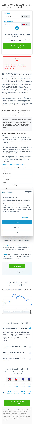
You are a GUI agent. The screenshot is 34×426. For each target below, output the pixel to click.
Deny (17, 232)
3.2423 (16, 384)
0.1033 (29, 386)
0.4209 (9, 386)
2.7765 (23, 384)
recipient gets (8, 21)
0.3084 (16, 386)
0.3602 (23, 386)
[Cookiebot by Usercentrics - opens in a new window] (25, 192)
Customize (16, 227)
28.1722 (9, 393)
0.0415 (23, 391)
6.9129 (29, 393)
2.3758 (9, 384)
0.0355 (10, 391)
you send (7, 13)
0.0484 (16, 391)
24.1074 (23, 393)
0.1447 (29, 391)
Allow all (17, 222)
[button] (17, 266)
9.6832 (29, 384)
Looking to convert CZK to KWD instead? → (14, 164)
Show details (25, 217)
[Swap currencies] (17, 28)
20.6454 (16, 393)
